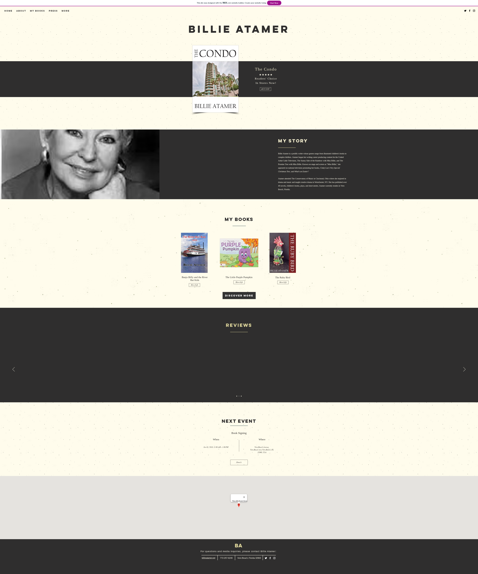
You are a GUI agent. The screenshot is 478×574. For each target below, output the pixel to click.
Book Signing (239, 433)
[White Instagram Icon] (274, 558)
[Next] (464, 369)
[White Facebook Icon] (270, 558)
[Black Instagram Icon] (474, 10)
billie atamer (239, 29)
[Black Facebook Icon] (469, 10)
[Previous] (13, 369)
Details (239, 462)
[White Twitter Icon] (265, 558)
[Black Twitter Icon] (465, 10)
